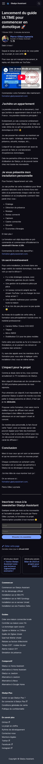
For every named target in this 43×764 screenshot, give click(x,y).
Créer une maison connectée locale (17, 619)
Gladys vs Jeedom (10, 673)
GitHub (5, 722)
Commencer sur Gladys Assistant (16, 587)
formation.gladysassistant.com (15, 96)
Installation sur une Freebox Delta (16, 606)
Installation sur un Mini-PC (13, 595)
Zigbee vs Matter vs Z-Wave (14, 630)
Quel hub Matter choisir (11, 638)
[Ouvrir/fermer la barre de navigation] (3, 3)
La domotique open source (13, 627)
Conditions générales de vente (15, 705)
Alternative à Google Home (13, 684)
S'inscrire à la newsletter (21, 537)
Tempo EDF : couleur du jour (14, 645)
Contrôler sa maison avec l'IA (14, 623)
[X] (11, 41)
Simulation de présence (11, 652)
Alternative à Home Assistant (14, 669)
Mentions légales (9, 737)
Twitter (5, 741)
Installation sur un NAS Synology (15, 598)
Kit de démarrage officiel (12, 591)
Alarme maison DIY (10, 649)
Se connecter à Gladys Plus (13, 701)
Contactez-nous (9, 733)
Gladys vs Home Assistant (13, 666)
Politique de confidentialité (13, 709)
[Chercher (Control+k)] (39, 3)
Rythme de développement (13, 729)
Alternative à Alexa (10, 681)
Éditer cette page (12, 546)
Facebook (6, 744)
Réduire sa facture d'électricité (14, 641)
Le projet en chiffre (10, 726)
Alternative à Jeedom (11, 677)
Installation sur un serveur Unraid (15, 602)
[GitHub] (14, 41)
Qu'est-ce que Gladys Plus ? (13, 698)
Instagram (6, 748)
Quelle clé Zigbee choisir (12, 634)
